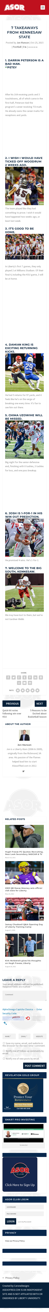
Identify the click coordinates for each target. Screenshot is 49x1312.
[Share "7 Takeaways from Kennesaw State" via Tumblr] (24, 677)
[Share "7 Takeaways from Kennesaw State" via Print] (30, 683)
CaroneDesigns (21, 1285)
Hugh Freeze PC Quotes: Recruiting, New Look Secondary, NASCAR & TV (24, 853)
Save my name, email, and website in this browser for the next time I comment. (23, 1044)
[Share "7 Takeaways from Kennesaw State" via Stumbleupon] (19, 683)
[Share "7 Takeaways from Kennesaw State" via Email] (24, 683)
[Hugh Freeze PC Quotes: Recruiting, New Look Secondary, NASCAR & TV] (24, 836)
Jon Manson (23, 42)
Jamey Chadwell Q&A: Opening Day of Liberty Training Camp (24, 925)
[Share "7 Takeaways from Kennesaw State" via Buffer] (41, 677)
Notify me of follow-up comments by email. (23, 1052)
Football (17, 46)
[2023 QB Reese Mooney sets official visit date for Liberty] (24, 872)
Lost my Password (24, 1222)
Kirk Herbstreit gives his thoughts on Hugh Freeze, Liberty (23, 961)
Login (11, 1221)
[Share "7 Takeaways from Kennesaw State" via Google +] (19, 677)
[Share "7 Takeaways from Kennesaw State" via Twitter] (13, 677)
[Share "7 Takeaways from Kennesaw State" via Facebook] (8, 677)
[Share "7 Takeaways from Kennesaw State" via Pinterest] (30, 677)
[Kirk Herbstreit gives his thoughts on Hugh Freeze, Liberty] (24, 945)
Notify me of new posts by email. (22, 1058)
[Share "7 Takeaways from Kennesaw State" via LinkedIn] (35, 677)
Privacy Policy (12, 1277)
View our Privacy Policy (15, 1241)
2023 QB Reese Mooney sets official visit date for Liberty (23, 889)
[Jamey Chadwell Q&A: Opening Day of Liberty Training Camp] (24, 908)
